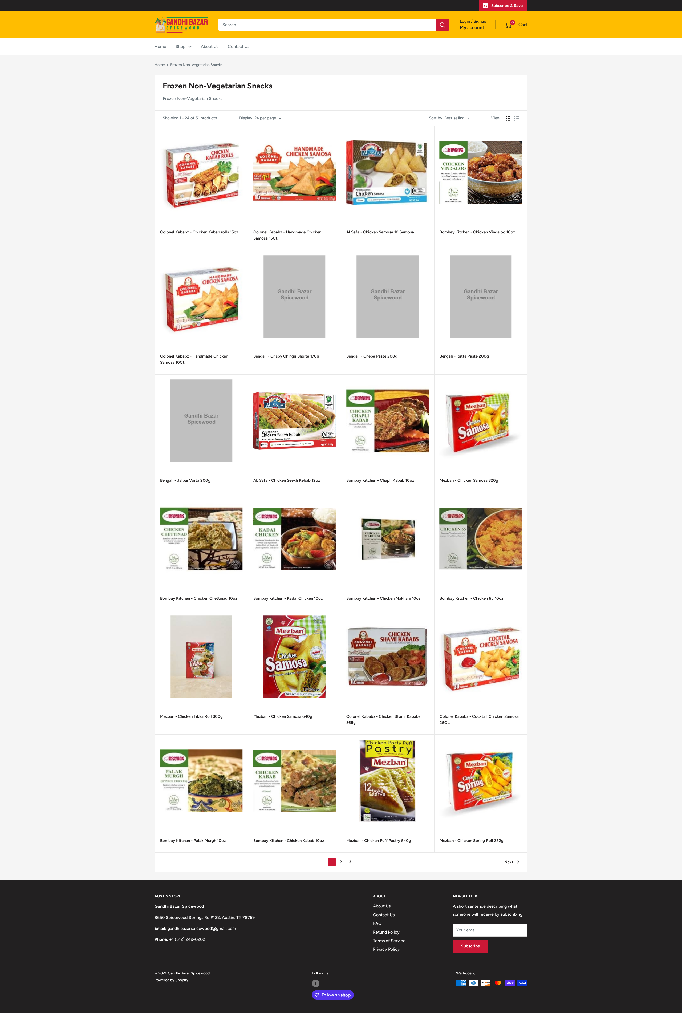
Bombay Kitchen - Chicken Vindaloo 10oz (477, 232)
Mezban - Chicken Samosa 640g (282, 716)
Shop (181, 46)
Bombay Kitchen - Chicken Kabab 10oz (288, 840)
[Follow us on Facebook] (315, 983)
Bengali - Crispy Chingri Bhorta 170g (286, 356)
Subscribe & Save (507, 5)
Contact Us (238, 46)
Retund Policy (386, 932)
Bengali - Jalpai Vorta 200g (185, 480)
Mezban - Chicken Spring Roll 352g (472, 840)
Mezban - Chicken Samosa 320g (469, 480)
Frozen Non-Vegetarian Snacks (196, 65)
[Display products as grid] (508, 118)
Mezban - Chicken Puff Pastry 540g (378, 840)
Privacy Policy (386, 949)
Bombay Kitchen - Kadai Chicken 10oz (288, 598)
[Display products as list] (516, 118)
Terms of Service (389, 940)
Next (508, 862)
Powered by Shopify (171, 980)
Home (160, 46)
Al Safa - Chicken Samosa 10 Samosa (380, 232)
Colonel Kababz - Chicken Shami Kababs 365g (383, 719)
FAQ (377, 923)
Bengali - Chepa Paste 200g (371, 356)
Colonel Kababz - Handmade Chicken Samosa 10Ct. (194, 359)
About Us (209, 46)
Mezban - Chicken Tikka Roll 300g (191, 716)
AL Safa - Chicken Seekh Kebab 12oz (286, 480)
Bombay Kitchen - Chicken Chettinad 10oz (198, 598)
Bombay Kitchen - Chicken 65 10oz (471, 598)
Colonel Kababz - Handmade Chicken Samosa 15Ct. (287, 235)
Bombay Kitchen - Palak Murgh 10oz (193, 840)
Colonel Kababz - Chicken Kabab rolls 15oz (199, 232)
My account (472, 27)
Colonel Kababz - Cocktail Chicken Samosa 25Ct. (479, 719)
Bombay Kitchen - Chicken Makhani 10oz (383, 598)
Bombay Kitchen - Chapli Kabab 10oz (380, 480)
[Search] (442, 25)
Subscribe (470, 946)
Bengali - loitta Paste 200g (464, 356)
